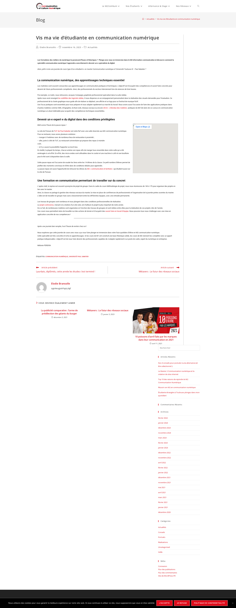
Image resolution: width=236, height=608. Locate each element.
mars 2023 (162, 437)
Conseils (161, 532)
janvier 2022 (163, 472)
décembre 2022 (164, 452)
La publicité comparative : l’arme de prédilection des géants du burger (59, 312)
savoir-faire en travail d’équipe (117, 211)
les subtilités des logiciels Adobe (70, 98)
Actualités (93, 47)
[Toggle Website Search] (198, 6)
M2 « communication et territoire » (100, 169)
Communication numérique (56, 256)
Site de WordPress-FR (166, 576)
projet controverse (47, 205)
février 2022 (163, 467)
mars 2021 (162, 497)
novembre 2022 (164, 457)
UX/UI (105, 108)
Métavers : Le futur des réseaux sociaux (107, 310)
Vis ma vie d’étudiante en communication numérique (178, 19)
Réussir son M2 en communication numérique (177, 387)
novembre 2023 (164, 433)
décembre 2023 (164, 428)
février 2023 (163, 443)
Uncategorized (164, 547)
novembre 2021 (164, 482)
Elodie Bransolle (48, 47)
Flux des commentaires (167, 572)
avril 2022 (162, 462)
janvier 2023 (163, 447)
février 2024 (163, 418)
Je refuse (182, 603)
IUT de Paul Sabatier (63, 131)
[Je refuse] (232, 603)
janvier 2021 (163, 507)
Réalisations (163, 542)
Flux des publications (166, 569)
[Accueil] (143, 19)
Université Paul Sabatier (78, 256)
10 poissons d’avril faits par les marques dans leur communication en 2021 (156, 338)
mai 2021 (161, 487)
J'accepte (164, 603)
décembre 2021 (164, 477)
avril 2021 (162, 492)
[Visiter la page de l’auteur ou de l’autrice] (41, 287)
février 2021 (163, 502)
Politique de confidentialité (209, 603)
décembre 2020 (164, 512)
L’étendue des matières (118, 108)
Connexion (162, 566)
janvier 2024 (163, 423)
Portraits (161, 537)
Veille (160, 552)
